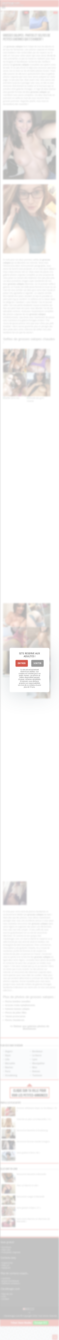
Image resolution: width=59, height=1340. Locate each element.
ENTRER (22, 663)
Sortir (37, 663)
